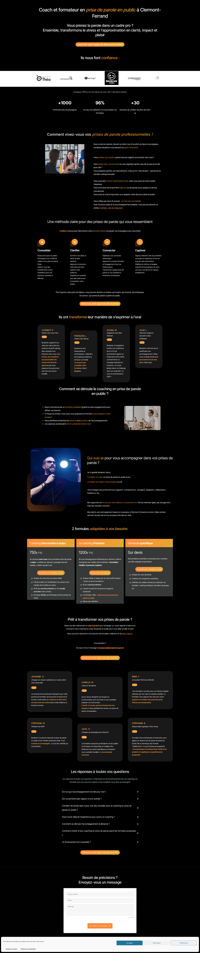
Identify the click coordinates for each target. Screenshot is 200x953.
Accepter (130, 943)
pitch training (127, 634)
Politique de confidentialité (28, 949)
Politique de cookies (11, 949)
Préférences (184, 943)
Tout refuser (157, 943)
